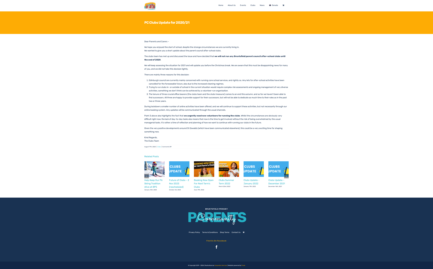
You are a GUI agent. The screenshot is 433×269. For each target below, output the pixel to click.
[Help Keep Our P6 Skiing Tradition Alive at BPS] (154, 169)
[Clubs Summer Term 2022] (229, 169)
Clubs (159, 147)
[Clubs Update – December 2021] (278, 169)
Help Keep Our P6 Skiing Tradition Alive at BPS (153, 183)
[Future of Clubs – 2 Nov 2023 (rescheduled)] (179, 169)
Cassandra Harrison (221, 265)
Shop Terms (224, 232)
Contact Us (236, 232)
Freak (243, 265)
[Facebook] (216, 247)
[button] (146, 176)
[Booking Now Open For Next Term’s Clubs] (204, 169)
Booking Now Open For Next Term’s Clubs (204, 183)
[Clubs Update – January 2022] (254, 169)
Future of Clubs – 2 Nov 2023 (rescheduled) (179, 183)
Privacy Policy (194, 232)
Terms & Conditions (210, 232)
